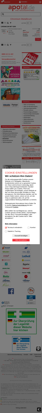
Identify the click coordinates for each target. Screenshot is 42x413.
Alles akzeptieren (21, 240)
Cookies (15, 207)
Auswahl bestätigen (21, 236)
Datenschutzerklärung (19, 205)
